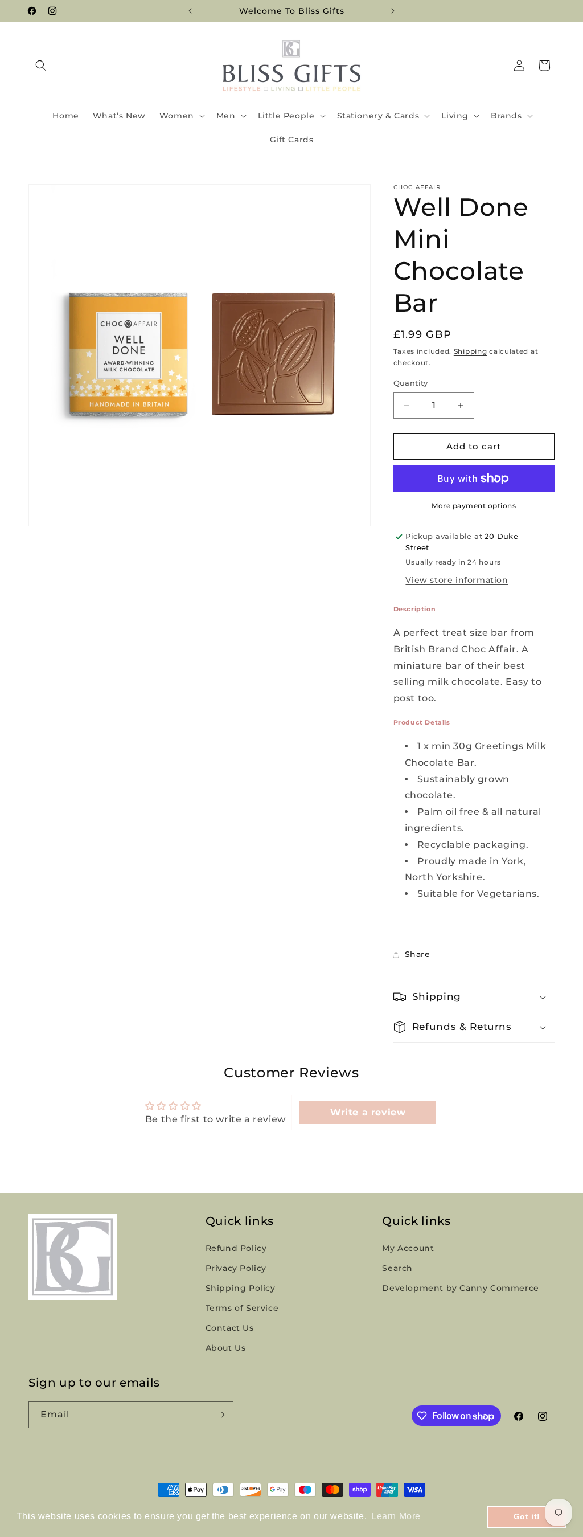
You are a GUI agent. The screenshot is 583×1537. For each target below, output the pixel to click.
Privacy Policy (236, 1268)
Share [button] (417, 954)
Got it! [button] (527, 1516)
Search (397, 1268)
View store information (456, 580)
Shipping (470, 351)
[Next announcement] (392, 11)
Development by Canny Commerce (460, 1288)
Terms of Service (242, 1308)
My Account (408, 1248)
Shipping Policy (241, 1288)
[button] (41, 65)
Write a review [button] (367, 1112)
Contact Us (230, 1328)
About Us (226, 1348)
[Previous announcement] (190, 11)
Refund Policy (236, 1248)
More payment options (474, 505)
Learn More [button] (396, 1516)
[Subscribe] (220, 1414)
